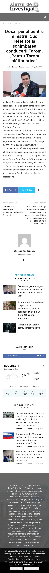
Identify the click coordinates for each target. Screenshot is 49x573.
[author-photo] (24, 247)
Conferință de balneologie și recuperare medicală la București (13, 210)
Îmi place (40, 356)
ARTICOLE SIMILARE (24, 275)
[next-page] (26, 338)
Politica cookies (31, 568)
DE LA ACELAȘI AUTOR (24, 278)
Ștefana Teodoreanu (20, 67)
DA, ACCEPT (16, 568)
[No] (45, 560)
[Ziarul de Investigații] (24, 6)
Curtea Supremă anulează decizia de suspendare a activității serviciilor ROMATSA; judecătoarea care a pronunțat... (30, 419)
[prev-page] (22, 338)
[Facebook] (24, 260)
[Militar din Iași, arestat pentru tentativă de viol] (9, 328)
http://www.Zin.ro (24, 255)
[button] (4, 17)
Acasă (5, 23)
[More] (38, 190)
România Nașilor (16, 23)
